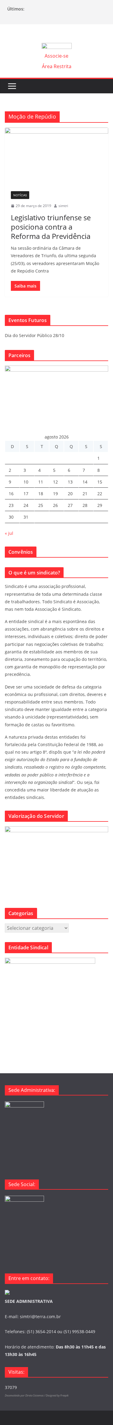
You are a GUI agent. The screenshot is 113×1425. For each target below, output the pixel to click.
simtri (63, 205)
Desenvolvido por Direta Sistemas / (25, 1395)
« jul (9, 533)
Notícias (20, 195)
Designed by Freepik (57, 1395)
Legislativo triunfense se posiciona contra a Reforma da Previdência (51, 226)
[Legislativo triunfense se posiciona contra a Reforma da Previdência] (56, 156)
